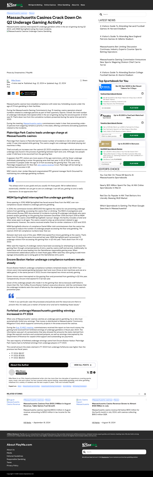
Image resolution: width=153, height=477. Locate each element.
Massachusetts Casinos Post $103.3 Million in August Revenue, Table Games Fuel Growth (47, 404)
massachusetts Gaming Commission (51, 386)
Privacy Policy (12, 465)
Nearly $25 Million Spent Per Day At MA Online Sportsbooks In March (122, 186)
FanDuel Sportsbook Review (111, 94)
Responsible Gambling (16, 459)
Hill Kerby (27, 422)
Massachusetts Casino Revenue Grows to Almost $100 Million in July (114, 404)
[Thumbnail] (14, 402)
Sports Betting (67, 386)
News (31, 13)
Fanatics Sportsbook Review (111, 123)
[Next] (144, 394)
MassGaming (105, 457)
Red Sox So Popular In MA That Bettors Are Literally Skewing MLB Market (120, 197)
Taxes (9, 462)
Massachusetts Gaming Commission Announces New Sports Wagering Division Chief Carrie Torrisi (123, 62)
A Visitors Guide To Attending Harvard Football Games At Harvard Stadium (122, 27)
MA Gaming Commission (79, 386)
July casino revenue (45, 165)
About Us (10, 450)
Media (9, 453)
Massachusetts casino (32, 123)
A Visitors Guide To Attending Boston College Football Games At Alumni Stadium (121, 73)
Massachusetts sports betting (31, 386)
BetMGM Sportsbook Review (111, 149)
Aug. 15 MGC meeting (24, 327)
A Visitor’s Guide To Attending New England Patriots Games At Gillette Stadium (120, 37)
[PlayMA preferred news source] (28, 93)
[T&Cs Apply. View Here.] (142, 93)
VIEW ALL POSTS (81, 365)
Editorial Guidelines (15, 456)
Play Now (134, 108)
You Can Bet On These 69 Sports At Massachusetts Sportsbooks (117, 176)
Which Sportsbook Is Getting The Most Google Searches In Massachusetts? (122, 207)
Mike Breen (15, 80)
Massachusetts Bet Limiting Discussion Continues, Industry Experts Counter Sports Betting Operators (121, 49)
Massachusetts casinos (17, 13)
